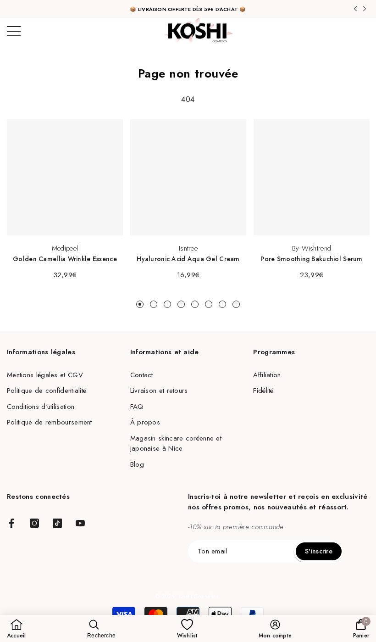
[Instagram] (34, 523)
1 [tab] (140, 304)
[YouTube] (80, 523)
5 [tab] (195, 304)
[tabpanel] (65, 199)
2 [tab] (153, 304)
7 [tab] (222, 304)
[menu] (14, 31)
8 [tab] (236, 304)
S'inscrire (318, 551)
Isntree (188, 248)
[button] (45, 375)
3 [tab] (167, 304)
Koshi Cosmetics (199, 596)
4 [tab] (181, 304)
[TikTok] (57, 523)
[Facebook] (11, 523)
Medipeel (65, 248)
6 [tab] (208, 304)
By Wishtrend (312, 248)
